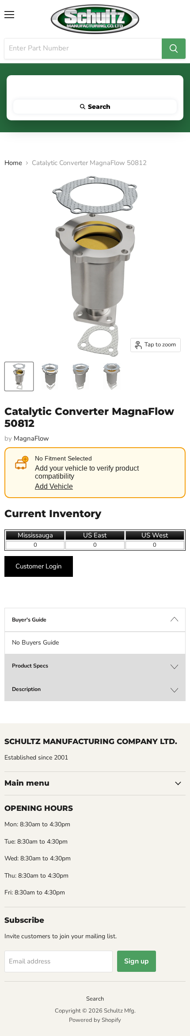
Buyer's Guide (29, 619)
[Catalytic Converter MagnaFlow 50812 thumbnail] (19, 376)
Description (26, 689)
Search (95, 999)
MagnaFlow (31, 438)
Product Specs (30, 665)
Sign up (136, 961)
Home (13, 163)
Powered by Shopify (95, 1020)
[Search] (174, 48)
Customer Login (38, 566)
